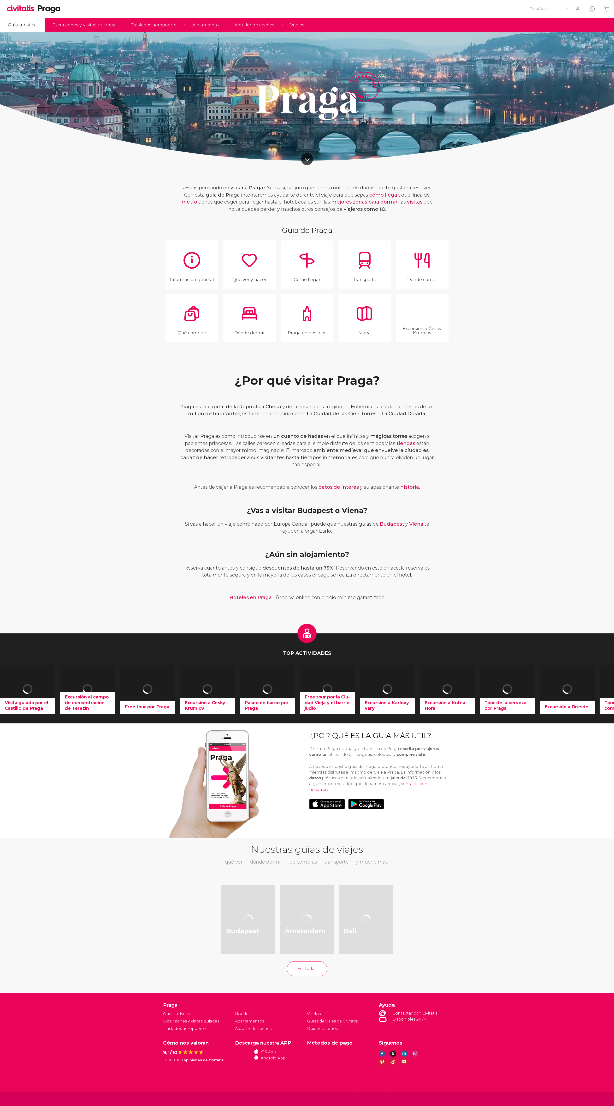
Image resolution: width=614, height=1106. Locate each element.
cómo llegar (384, 195)
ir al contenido (307, 159)
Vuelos (297, 25)
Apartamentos (249, 1021)
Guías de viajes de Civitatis (332, 1021)
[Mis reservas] (578, 9)
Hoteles (242, 1014)
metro (189, 202)
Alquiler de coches (254, 25)
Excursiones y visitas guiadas (84, 25)
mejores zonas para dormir (364, 202)
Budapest (392, 524)
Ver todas (307, 968)
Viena (416, 524)
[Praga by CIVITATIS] (22, 9)
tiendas (405, 443)
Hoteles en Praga (251, 597)
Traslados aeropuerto (154, 25)
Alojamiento (205, 25)
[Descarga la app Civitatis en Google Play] (366, 804)
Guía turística (22, 25)
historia (409, 487)
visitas (414, 202)
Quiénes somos (322, 1028)
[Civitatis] (175, 1098)
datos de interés (339, 487)
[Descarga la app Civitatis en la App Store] (327, 804)
